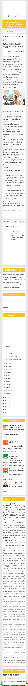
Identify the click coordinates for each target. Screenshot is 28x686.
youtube (5, 304)
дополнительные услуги (13, 535)
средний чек (8, 655)
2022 (6, 332)
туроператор (14, 44)
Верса (7, 617)
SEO (24, 614)
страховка (18, 655)
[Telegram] (13, 16)
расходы (14, 650)
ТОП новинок (14, 619)
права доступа (14, 525)
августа (8, 372)
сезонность (22, 593)
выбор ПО (13, 517)
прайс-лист (22, 589)
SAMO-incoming (20, 514)
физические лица (7, 581)
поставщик (5, 609)
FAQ (9, 614)
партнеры (18, 575)
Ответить (13, 239)
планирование (21, 561)
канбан (23, 603)
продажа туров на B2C (11, 649)
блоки (4, 555)
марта (7, 387)
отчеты (12, 511)
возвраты (5, 573)
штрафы (15, 581)
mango (21, 616)
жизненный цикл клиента (19, 627)
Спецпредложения (6, 599)
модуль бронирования (14, 116)
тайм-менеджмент (15, 553)
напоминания (14, 606)
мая (7, 381)
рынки (7, 654)
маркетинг (18, 511)
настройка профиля (21, 606)
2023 (6, 329)
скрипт (9, 553)
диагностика (14, 583)
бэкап (24, 621)
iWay (14, 616)
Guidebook (22, 581)
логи (4, 606)
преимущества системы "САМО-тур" (17, 645)
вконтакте (5, 307)
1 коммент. (7, 47)
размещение (5, 650)
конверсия (22, 532)
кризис (4, 575)
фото (20, 660)
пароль (19, 640)
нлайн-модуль (7, 74)
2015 (6, 403)
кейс (15, 561)
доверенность (10, 627)
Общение (12, 514)
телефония (6, 529)
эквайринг (14, 612)
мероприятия (12, 634)
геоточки (23, 622)
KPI (16, 614)
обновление (6, 530)
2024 (6, 326)
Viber (12, 616)
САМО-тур (20, 43)
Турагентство (8, 506)
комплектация (6, 586)
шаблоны (16, 565)
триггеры (9, 611)
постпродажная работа (9, 533)
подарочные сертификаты (9, 589)
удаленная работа (7, 596)
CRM (19, 44)
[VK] (11, 16)
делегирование (22, 624)
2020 (6, 338)
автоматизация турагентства (17, 540)
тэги (24, 657)
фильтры (5, 558)
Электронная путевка (15, 599)
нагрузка (4, 635)
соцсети (5, 520)
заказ (16, 603)
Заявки (12, 529)
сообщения (5, 580)
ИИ (10, 598)
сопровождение (6, 565)
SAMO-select (21, 509)
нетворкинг (22, 588)
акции (7, 621)
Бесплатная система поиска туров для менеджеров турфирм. (16, 427)
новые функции (13, 520)
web (14, 548)
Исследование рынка (15, 598)
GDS (11, 527)
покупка (17, 589)
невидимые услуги (21, 635)
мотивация (6, 525)
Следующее (6, 221)
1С (18, 581)
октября (8, 366)
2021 (6, 335)
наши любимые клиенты (12, 635)
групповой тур (8, 603)
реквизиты (23, 652)
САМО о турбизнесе (15, 482)
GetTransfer (13, 614)
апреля (8, 384)
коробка (23, 573)
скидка (17, 557)
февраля (8, 390)
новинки (22, 507)
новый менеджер (19, 637)
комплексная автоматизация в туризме (14, 584)
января (8, 393)
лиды (4, 517)
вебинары (5, 302)
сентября (8, 369)
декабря (8, 346)
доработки (12, 522)
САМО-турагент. (21, 151)
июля (7, 375)
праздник (23, 644)
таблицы (23, 609)
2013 (6, 409)
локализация (19, 632)
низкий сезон (6, 637)
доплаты (13, 603)
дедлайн (17, 624)
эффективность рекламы (19, 596)
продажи (5, 515)
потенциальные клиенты (10, 537)
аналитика (22, 527)
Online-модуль (19, 46)
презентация (5, 645)
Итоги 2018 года (10, 349)
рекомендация (6, 593)
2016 (6, 400)
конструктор (5, 604)
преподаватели (6, 647)
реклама (23, 538)
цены (10, 612)
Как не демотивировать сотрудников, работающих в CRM (16, 456)
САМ (7, 619)
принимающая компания (18, 576)
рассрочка (10, 650)
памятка (15, 640)
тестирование (6, 540)
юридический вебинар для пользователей (15, 663)
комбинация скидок (16, 550)
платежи (15, 524)
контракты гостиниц (15, 586)
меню (8, 634)
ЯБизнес (18, 619)
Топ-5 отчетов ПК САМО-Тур (13, 356)
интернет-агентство (20, 543)
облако (4, 557)
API (10, 524)
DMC (4, 598)
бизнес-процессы (18, 621)
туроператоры (19, 657)
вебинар (23, 571)
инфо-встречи (22, 629)
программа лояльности (13, 563)
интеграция (6, 509)
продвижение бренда (20, 649)
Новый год (5, 568)
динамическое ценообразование (10, 626)
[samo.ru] (15, 16)
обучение (22, 535)
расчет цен (22, 563)
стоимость (19, 609)
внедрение (22, 515)
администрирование (7, 561)
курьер (23, 604)
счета (12, 565)
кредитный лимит (12, 604)
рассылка (11, 512)
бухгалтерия (17, 571)
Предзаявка (22, 519)
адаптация (23, 599)
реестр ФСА (9, 652)
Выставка (7, 598)
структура (23, 655)
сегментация (15, 593)
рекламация (12, 557)
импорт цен (22, 583)
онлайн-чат (14, 639)
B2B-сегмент (5, 614)
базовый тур (10, 571)
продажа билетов (12, 591)
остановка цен (10, 640)
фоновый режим (15, 660)
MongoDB (5, 583)
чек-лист (13, 662)
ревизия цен (22, 591)
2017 (6, 397)
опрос (18, 639)
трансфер (22, 580)
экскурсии (22, 553)
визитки (19, 601)
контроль (23, 555)
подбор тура (6, 576)
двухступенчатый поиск (10, 624)
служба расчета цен (8, 545)
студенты (5, 657)
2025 (6, 323)
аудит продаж (11, 621)
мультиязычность (13, 588)
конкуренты (17, 573)
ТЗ (9, 583)
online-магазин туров (9, 46)
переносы (23, 640)
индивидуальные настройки (13, 555)
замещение (5, 629)
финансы (22, 542)
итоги (12, 538)
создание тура (14, 609)
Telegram (5, 616)
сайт (4, 299)
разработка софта (8, 578)
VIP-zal (9, 616)
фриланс (23, 660)
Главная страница (14, 221)
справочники (22, 557)
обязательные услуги (7, 639)
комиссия (8, 632)
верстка (4, 622)
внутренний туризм (10, 622)
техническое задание (19, 594)
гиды (4, 624)
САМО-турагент (7, 44)
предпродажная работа (11, 43)
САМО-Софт (16, 527)
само (10, 654)
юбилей (17, 662)
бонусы (23, 517)
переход (23, 575)
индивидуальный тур (13, 629)
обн (24, 637)
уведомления (14, 611)
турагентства (13, 530)
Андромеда (22, 524)
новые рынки (12, 637)
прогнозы (5, 591)
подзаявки (5, 563)
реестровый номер (16, 652)
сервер (23, 654)
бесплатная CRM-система (11, 601)
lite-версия (18, 616)
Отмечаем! (23, 598)
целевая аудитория (7, 662)
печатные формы (13, 552)
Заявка (11, 542)
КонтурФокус (16, 617)
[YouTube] (8, 16)
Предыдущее (21, 221)
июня (7, 378)
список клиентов (14, 580)
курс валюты (19, 604)
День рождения (20, 548)
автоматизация (15, 519)
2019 (6, 341)
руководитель (18, 578)
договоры (11, 573)
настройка (16, 542)
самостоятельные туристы (16, 654)
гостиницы (5, 542)
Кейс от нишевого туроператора (13, 36)
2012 (6, 412)
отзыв (8, 557)
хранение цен (22, 611)
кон (11, 632)
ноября (8, 363)
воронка (16, 545)
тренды (4, 611)
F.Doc (20, 565)
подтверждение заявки (16, 642)
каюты (4, 632)
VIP (7, 616)
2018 (6, 344)
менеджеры (6, 511)
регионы (18, 650)
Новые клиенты (20, 529)
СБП (10, 619)
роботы (4, 654)
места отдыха (8, 606)
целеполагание (6, 612)
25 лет (23, 612)
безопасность (6, 550)
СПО (10, 568)
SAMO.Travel (20, 614)
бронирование (6, 543)
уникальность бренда (7, 660)
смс (4, 655)
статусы (13, 655)
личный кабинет (11, 575)
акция (4, 601)
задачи (12, 543)
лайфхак (14, 632)
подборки (17, 538)
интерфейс (20, 603)
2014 (6, 406)
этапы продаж (19, 612)
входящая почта (18, 622)
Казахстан (11, 617)
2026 (6, 320)
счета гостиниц (11, 657)
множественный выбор (20, 634)
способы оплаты (7, 594)
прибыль (9, 609)
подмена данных (6, 642)
